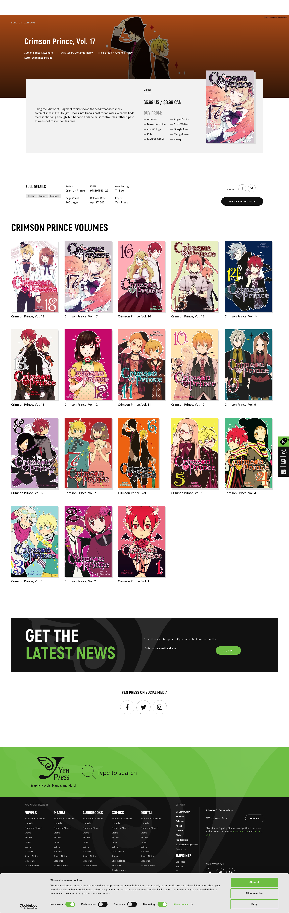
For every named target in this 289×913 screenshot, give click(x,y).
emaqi (177, 139)
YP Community (183, 811)
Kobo (150, 134)
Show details (180, 904)
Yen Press (180, 861)
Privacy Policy (241, 831)
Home (14, 22)
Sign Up (255, 818)
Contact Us (181, 849)
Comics (118, 812)
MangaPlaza (181, 134)
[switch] (103, 904)
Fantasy (42, 196)
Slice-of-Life (30, 860)
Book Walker (181, 124)
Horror (28, 842)
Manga (59, 812)
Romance (54, 196)
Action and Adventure (35, 818)
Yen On (179, 866)
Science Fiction (31, 856)
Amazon (152, 119)
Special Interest (32, 865)
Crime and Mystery (33, 828)
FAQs (178, 835)
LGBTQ (28, 846)
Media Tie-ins (118, 851)
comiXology (154, 129)
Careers (179, 830)
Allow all (254, 882)
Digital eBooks (27, 22)
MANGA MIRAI (155, 139)
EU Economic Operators (187, 844)
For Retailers (182, 839)
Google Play (181, 129)
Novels (31, 812)
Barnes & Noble (156, 124)
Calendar (180, 821)
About (179, 825)
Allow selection (254, 893)
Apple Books (181, 119)
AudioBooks (93, 812)
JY (177, 871)
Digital (146, 812)
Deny (254, 904)
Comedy (31, 196)
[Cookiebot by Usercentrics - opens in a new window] (28, 906)
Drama (28, 832)
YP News (180, 816)
